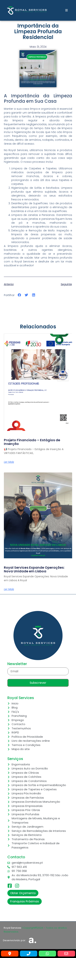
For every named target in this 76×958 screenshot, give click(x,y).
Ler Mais (9, 462)
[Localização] (9, 954)
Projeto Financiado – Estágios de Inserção (32, 442)
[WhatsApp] (47, 954)
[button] (19, 295)
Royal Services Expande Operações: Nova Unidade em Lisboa (34, 569)
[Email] (66, 954)
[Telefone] (28, 954)
